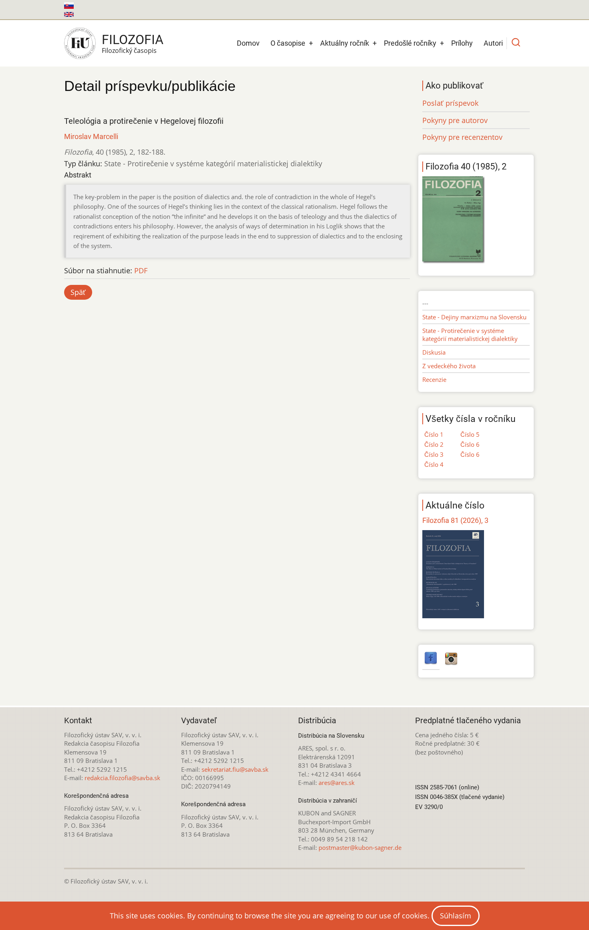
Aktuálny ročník (344, 43)
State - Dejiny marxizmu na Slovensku (474, 317)
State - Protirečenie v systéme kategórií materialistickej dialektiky (470, 335)
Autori (493, 43)
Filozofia (132, 39)
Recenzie (434, 379)
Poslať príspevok (450, 103)
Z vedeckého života (449, 366)
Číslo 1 (434, 434)
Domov (248, 43)
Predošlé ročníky (410, 43)
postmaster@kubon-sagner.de (360, 847)
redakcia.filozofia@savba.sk (122, 778)
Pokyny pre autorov (455, 120)
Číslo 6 (470, 444)
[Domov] (80, 43)
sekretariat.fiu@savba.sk (235, 769)
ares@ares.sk (337, 783)
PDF (140, 270)
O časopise (287, 43)
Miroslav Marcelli (91, 136)
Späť (78, 292)
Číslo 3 (434, 454)
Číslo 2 (434, 444)
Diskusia (434, 352)
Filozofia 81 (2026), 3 (455, 520)
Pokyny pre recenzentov (462, 137)
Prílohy (462, 43)
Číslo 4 (434, 464)
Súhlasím (455, 915)
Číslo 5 (470, 434)
